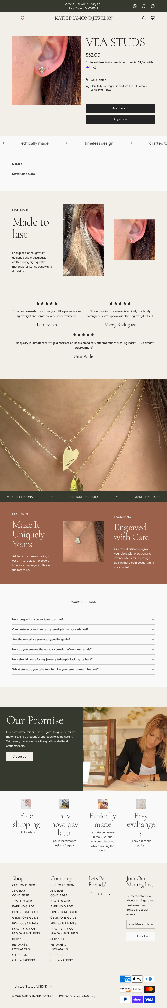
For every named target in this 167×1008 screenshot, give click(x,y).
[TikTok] (152, 6)
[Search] (143, 17)
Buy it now (120, 119)
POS (61, 996)
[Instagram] (134, 6)
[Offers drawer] (22, 17)
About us (19, 756)
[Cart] (152, 17)
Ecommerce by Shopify (83, 996)
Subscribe (141, 936)
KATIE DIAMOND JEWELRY (83, 18)
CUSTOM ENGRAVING (62, 497)
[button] (16, 542)
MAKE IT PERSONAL (125, 497)
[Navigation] (13, 17)
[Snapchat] (143, 6)
